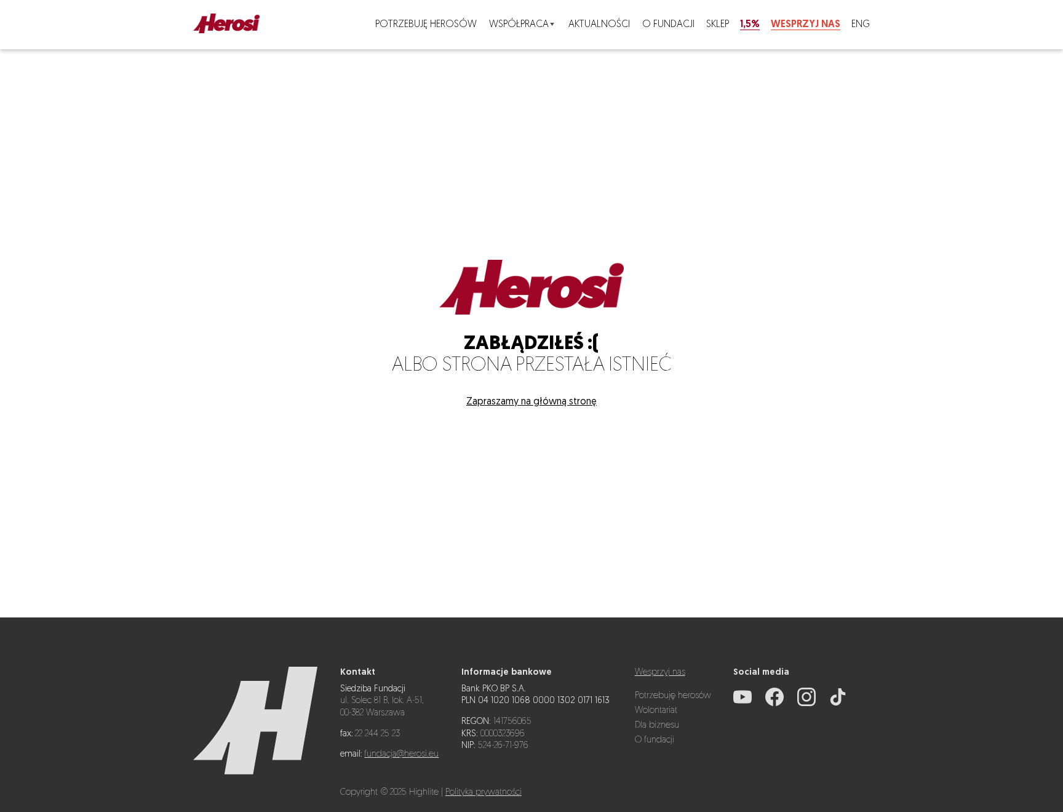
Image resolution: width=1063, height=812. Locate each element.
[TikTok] (838, 704)
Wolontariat (656, 710)
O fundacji (668, 25)
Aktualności (599, 25)
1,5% (750, 25)
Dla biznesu (657, 725)
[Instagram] (806, 704)
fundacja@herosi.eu (401, 754)
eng (860, 25)
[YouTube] (742, 704)
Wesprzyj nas (805, 25)
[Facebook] (774, 704)
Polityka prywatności (483, 792)
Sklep (717, 25)
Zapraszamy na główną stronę (531, 402)
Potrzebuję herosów (426, 25)
